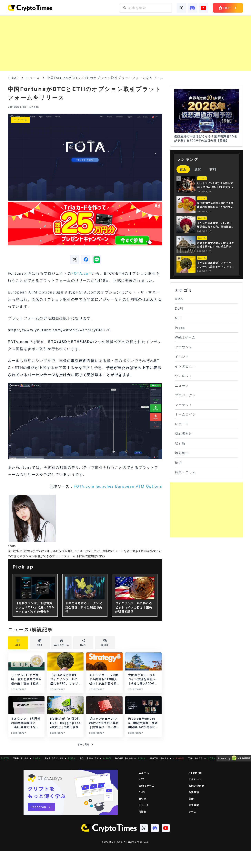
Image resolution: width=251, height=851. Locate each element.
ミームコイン (185, 414)
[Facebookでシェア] (85, 259)
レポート (182, 424)
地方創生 (182, 453)
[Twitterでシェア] (74, 259)
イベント (182, 357)
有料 (212, 169)
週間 (198, 169)
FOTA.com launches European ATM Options (118, 486)
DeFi (179, 308)
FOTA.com (81, 273)
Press (180, 328)
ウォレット (184, 376)
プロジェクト (185, 395)
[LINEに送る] (96, 259)
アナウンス (184, 347)
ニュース (33, 78)
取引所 (180, 443)
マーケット (184, 405)
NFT (178, 318)
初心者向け (184, 434)
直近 (183, 169)
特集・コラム (185, 472)
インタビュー (185, 366)
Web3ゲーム (185, 337)
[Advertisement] (125, 43)
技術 (178, 462)
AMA (179, 299)
